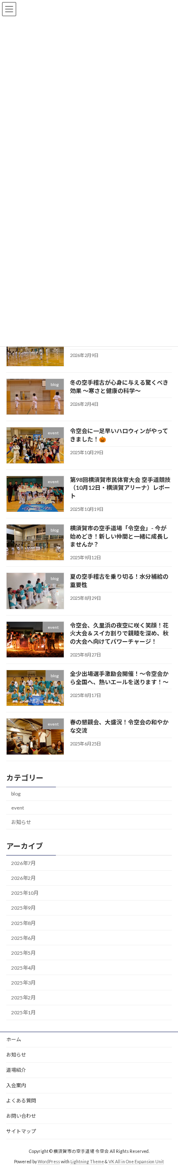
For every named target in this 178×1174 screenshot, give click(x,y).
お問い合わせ (21, 1116)
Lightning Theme (87, 1161)
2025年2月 (23, 997)
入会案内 (16, 1085)
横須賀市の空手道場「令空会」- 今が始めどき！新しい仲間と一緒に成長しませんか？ (119, 536)
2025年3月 (23, 983)
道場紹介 (16, 1070)
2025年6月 (23, 938)
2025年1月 (23, 1012)
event (17, 807)
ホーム (13, 1039)
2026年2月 (23, 878)
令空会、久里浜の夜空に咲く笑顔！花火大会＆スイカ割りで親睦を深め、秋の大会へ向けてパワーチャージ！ (119, 633)
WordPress (49, 1161)
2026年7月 (23, 863)
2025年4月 (23, 968)
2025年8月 (23, 923)
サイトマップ (21, 1131)
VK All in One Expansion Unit (136, 1161)
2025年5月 (23, 953)
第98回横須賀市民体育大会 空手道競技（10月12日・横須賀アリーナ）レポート (120, 487)
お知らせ (21, 822)
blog (16, 794)
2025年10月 (24, 893)
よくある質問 (21, 1100)
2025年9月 (23, 908)
